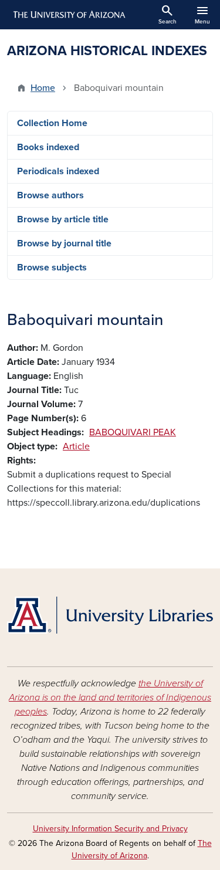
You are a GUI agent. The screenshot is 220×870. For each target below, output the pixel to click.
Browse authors (50, 195)
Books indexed (48, 147)
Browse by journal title (64, 243)
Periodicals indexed (58, 171)
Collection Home (52, 123)
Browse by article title (63, 219)
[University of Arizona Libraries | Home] (110, 615)
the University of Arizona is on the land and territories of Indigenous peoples (110, 697)
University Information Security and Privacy (110, 829)
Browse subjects (52, 267)
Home (43, 88)
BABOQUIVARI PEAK (132, 432)
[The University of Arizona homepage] (68, 14)
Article (76, 446)
